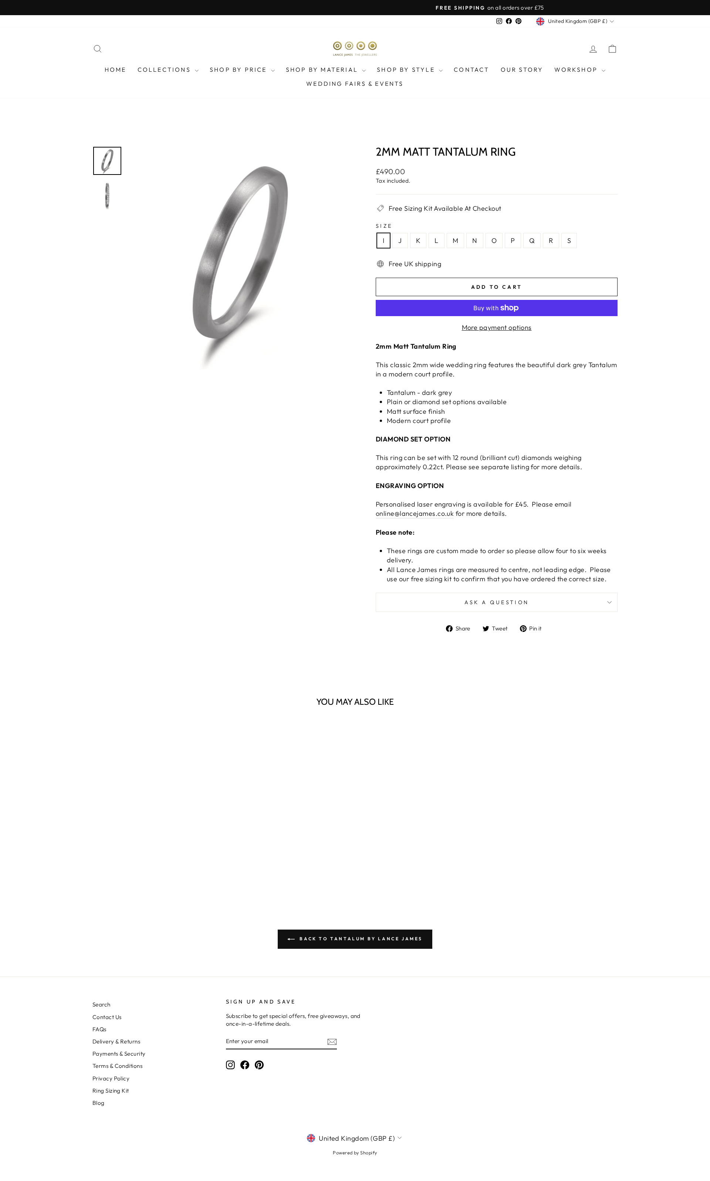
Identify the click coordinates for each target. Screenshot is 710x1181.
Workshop (577, 69)
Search (101, 1004)
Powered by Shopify (355, 1152)
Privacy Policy (110, 1078)
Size (384, 226)
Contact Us (107, 1017)
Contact (471, 69)
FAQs (99, 1029)
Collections (165, 69)
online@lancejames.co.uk (415, 513)
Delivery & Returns (116, 1041)
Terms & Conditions (117, 1065)
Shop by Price (239, 69)
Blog (98, 1102)
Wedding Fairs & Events (354, 83)
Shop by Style (407, 69)
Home (115, 69)
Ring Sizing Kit (110, 1090)
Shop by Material (323, 69)
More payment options (497, 327)
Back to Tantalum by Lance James (360, 938)
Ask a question (496, 602)
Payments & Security (119, 1053)
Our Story (522, 69)
